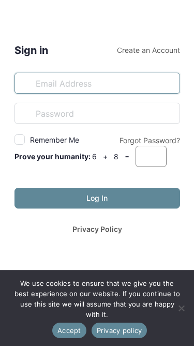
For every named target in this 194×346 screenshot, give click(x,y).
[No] (181, 308)
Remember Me (54, 139)
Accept (69, 330)
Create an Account (148, 50)
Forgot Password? (150, 140)
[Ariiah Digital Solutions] (97, 20)
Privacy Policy (97, 229)
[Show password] (169, 113)
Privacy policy (119, 330)
